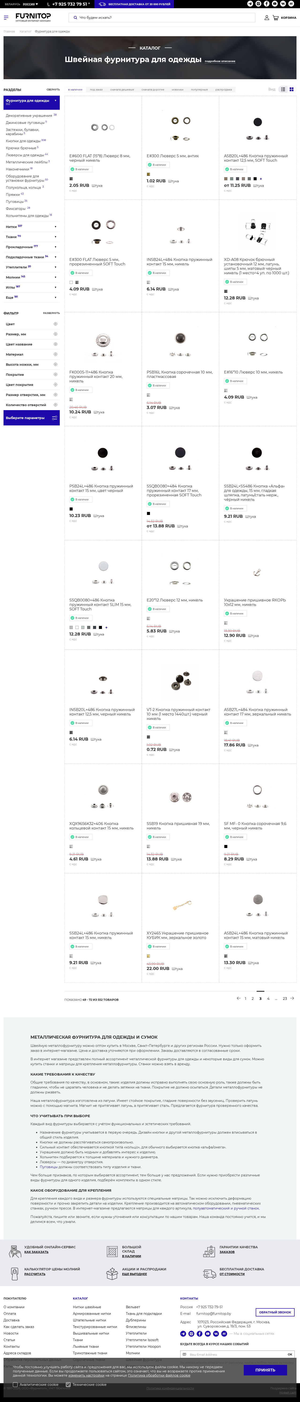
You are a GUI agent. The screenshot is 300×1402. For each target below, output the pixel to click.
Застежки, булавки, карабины (22, 132)
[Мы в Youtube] (275, 4)
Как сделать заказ (19, 1327)
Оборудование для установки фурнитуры (27, 178)
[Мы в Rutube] (291, 4)
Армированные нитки (92, 1314)
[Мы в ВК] (283, 4)
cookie (185, 1375)
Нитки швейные (87, 1307)
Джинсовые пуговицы (26, 122)
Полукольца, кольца (25, 187)
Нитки (14, 226)
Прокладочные (22, 247)
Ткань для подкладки (144, 1314)
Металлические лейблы (28, 162)
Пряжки (15, 194)
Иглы (13, 287)
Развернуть (51, 313)
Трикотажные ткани (90, 1353)
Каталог (80, 1298)
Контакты (12, 1346)
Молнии (15, 277)
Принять (265, 1370)
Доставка (11, 1320)
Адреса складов (17, 1353)
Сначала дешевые (122, 89)
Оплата (10, 1314)
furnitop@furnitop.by (213, 1314)
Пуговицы (16, 201)
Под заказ (96, 89)
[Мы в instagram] (258, 4)
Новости (11, 1333)
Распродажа (223, 89)
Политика (137, 1375)
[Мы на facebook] (267, 4)
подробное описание (220, 61)
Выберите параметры (25, 418)
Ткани (13, 237)
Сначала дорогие (153, 89)
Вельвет (133, 1307)
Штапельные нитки (89, 1320)
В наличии (75, 89)
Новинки (178, 89)
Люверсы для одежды (27, 155)
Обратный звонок (275, 1312)
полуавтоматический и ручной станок (226, 1208)
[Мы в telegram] (250, 4)
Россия (29, 4)
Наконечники (19, 169)
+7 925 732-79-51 (209, 1307)
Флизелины (136, 1327)
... (276, 998)
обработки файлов (163, 1375)
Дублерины (136, 1320)
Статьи (9, 1340)
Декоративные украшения (31, 115)
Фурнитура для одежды (27, 102)
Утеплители (18, 267)
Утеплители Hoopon (143, 1346)
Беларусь (12, 4)
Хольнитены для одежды (29, 215)
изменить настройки (86, 1375)
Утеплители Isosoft (142, 1340)
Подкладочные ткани (27, 257)
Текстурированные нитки (95, 1327)
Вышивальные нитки (91, 1333)
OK (290, 1354)
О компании (14, 1307)
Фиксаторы (18, 208)
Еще (12, 297)
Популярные (199, 89)
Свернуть (53, 89)
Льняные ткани (86, 1346)
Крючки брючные (22, 148)
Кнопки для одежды (26, 141)
